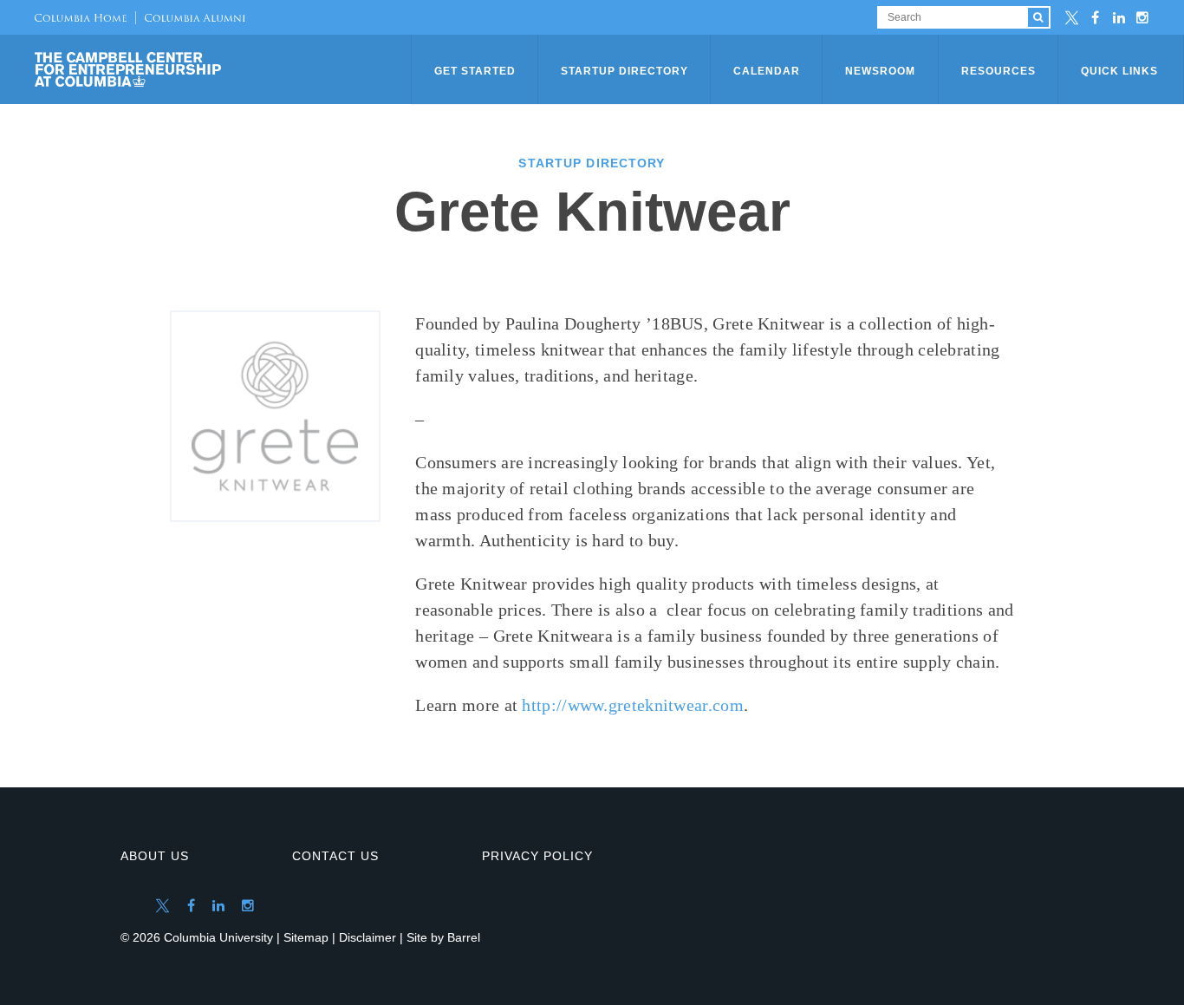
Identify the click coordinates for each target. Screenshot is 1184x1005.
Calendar (766, 71)
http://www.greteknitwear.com (632, 705)
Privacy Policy (537, 856)
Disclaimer (367, 937)
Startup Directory (624, 71)
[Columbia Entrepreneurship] (224, 69)
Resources (998, 71)
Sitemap (306, 937)
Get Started (475, 71)
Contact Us (335, 856)
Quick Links (1119, 71)
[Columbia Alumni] (190, 17)
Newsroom (880, 71)
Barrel (463, 937)
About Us (154, 856)
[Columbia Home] (81, 17)
